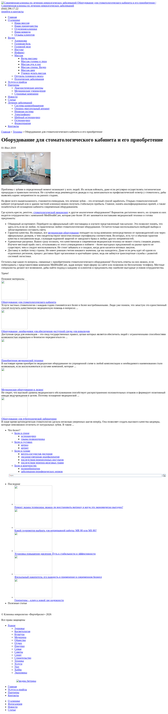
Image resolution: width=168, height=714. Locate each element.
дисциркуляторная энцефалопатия (40, 456)
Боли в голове (22, 450)
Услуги (18, 663)
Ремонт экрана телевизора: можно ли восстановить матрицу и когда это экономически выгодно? (68, 507)
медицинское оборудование (63, 232)
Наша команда (22, 31)
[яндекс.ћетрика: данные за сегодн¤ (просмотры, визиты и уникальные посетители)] (26, 681)
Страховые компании (26, 93)
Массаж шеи (28, 70)
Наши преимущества (26, 26)
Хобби (18, 669)
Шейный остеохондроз (27, 117)
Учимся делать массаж (33, 73)
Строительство (22, 658)
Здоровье (19, 628)
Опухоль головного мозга (28, 76)
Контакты (13, 126)
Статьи (12, 99)
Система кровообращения (28, 105)
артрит (25, 448)
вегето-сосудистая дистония (36, 453)
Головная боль (22, 43)
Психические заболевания (29, 79)
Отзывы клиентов (24, 34)
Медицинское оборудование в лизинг (22, 389)
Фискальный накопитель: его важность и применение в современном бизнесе (58, 577)
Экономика (20, 672)
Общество (20, 640)
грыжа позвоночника (33, 439)
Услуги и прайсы (17, 82)
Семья (17, 649)
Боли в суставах (23, 442)
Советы (18, 652)
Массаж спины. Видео (33, 67)
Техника (17, 131)
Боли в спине (21, 433)
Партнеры (13, 85)
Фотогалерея (15, 704)
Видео (11, 37)
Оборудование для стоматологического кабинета (28, 302)
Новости (13, 96)
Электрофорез (22, 114)
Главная (12, 17)
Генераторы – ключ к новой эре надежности (39, 600)
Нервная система (23, 111)
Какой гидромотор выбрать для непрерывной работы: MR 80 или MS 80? (55, 530)
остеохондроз (28, 436)
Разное (11, 625)
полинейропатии (30, 468)
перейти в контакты (12, 11)
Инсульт (19, 49)
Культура (19, 634)
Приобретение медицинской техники (22, 360)
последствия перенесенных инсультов (42, 459)
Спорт (17, 655)
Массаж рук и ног (31, 64)
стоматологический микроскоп (50, 212)
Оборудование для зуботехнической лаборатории (29, 418)
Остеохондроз (22, 120)
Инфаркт (19, 52)
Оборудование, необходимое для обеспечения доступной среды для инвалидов (45, 331)
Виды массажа (29, 58)
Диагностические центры (28, 87)
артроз (24, 445)
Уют (16, 666)
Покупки (19, 646)
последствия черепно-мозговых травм (42, 462)
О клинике (14, 20)
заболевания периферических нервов (42, 471)
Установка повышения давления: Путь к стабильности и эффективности (55, 553)
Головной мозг (22, 46)
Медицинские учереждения (29, 90)
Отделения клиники (25, 29)
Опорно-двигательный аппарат (32, 108)
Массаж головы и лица (34, 61)
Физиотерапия (22, 123)
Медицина (20, 637)
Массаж (18, 55)
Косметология (22, 631)
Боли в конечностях (25, 465)
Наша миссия (21, 23)
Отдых (18, 643)
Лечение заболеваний (20, 102)
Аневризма (20, 40)
